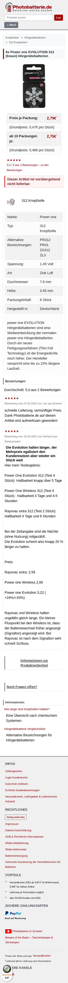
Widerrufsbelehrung (16, 843)
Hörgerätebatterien (35, 37)
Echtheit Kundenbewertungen (22, 790)
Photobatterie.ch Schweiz (27, 931)
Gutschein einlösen (16, 783)
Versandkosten (41, 955)
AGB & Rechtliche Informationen (24, 836)
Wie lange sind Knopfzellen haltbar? (27, 709)
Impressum (12, 824)
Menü (12, 25)
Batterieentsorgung (16, 855)
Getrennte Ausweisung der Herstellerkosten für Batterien (33, 864)
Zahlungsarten (13, 771)
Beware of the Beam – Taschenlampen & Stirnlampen (29, 940)
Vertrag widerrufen (16, 817)
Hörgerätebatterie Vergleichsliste (24, 729)
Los (58, 17)
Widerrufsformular (16, 849)
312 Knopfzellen (18, 42)
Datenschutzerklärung (18, 830)
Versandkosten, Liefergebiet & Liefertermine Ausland (31, 799)
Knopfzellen (12, 37)
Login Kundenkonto (16, 777)
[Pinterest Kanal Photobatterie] (12, 975)
